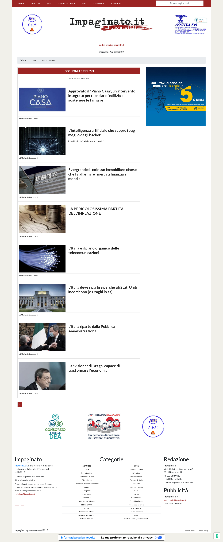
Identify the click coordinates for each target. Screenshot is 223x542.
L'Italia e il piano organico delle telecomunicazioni (93, 250)
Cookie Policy (203, 530)
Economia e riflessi (86, 512)
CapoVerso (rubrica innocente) (87, 483)
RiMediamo (86, 480)
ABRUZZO (87, 466)
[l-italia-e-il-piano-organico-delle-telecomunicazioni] (42, 258)
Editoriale (136, 473)
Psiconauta (86, 494)
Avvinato (136, 483)
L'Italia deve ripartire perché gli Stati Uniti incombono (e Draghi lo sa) (102, 289)
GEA (136, 491)
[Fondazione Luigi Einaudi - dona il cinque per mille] (176, 96)
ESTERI (136, 466)
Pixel (136, 515)
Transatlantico (86, 473)
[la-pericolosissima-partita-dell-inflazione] (42, 219)
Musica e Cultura (67, 3)
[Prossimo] (116, 441)
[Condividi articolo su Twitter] (131, 119)
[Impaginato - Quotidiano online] (111, 24)
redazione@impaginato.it (111, 45)
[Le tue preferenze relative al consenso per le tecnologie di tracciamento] (217, 536)
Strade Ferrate (136, 476)
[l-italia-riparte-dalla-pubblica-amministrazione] (42, 337)
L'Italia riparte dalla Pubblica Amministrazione (91, 328)
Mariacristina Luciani (29, 119)
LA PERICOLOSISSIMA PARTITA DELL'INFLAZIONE (96, 211)
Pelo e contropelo (136, 487)
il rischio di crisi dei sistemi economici (85, 141)
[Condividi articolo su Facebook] (134, 119)
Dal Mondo (99, 3)
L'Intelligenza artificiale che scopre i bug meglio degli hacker (101, 132)
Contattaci (116, 3)
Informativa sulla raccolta (78, 537)
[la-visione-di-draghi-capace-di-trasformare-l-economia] (42, 376)
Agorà (86, 508)
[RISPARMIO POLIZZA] (63, 426)
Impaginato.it (21, 465)
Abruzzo (35, 3)
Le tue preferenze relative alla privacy (127, 537)
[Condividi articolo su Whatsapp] (137, 119)
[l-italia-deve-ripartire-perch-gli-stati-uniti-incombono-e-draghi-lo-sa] (42, 298)
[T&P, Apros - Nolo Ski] (31, 24)
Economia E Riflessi (47, 60)
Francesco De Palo (87, 476)
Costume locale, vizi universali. (136, 519)
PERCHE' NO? (86, 505)
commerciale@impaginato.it (175, 500)
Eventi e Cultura (136, 470)
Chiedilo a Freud (136, 501)
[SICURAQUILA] (191, 24)
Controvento (136, 498)
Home (21, 3)
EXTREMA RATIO (136, 508)
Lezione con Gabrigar (86, 515)
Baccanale (87, 498)
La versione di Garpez (86, 501)
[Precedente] (107, 441)
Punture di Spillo (136, 480)
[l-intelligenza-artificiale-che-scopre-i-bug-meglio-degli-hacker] (42, 141)
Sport (49, 3)
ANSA (136, 494)
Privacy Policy (189, 530)
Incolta (86, 487)
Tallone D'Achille (86, 519)
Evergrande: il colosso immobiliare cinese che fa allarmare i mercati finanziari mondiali (102, 174)
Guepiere (87, 491)
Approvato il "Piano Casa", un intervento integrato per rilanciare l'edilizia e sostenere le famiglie (102, 95)
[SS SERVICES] (160, 426)
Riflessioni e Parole (136, 505)
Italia (84, 3)
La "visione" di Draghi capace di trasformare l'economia (94, 368)
